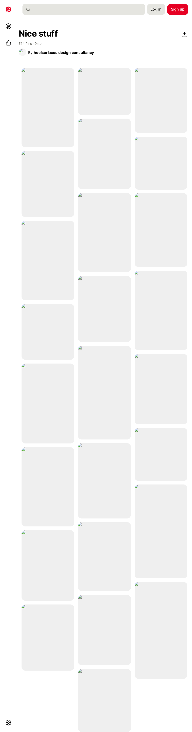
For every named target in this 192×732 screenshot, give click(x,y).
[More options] (8, 722)
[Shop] (8, 43)
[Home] (8, 9)
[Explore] (8, 26)
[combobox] (85, 9)
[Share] (184, 34)
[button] (22, 52)
